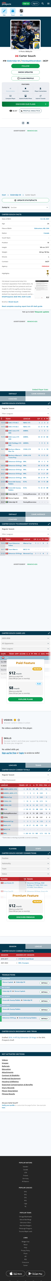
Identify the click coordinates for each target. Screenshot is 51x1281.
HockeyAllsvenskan (31, 61)
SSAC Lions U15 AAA (13, 432)
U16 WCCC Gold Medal (26, 959)
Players (12, 849)
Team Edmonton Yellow (14, 544)
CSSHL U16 (27, 449)
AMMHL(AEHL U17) (10, 793)
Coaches (13, 399)
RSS (25, 1259)
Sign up (26, 3)
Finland (25, 1175)
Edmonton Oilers (25, 1223)
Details (44, 983)
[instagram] (23, 123)
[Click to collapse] (49, 403)
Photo (25, 1253)
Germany (26, 1178)
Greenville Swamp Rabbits (14, 483)
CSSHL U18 (27, 455)
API (26, 1256)
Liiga (25, 1203)
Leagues (13, 765)
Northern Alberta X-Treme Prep (15, 456)
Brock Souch (13, 302)
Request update (42, 312)
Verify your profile (8, 1105)
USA (25, 1173)
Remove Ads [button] (32, 131)
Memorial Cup (28, 553)
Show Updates (25, 72)
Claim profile (27, 78)
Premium (45, 266)
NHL (25, 1192)
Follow (25, 66)
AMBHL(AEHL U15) (10, 789)
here (3, 1107)
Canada (46, 233)
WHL (24, 462)
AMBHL (25, 431)
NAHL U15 (26, 423)
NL (25, 1206)
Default (13, 394)
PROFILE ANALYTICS (31, 111)
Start (4, 195)
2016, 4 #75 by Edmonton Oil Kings (22, 1037)
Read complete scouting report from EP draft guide (22, 306)
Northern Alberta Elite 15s (14, 450)
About (25, 1245)
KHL (25, 1195)
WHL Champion (23, 963)
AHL (25, 1200)
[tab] (13, 393)
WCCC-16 (26, 549)
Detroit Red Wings (25, 1220)
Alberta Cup (27, 543)
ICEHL (25, 498)
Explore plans (25, 699)
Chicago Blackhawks (25, 1217)
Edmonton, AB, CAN (41, 228)
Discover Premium (25, 917)
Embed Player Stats (40, 389)
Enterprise (25, 1262)
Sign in (35, 3)
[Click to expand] (49, 853)
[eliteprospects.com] (6, 3)
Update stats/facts (27, 200)
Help (25, 1248)
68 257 (15, 111)
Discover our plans (25, 104)
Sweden (25, 1167)
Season (12, 946)
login (21, 753)
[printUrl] (28, 123)
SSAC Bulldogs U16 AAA (15, 444)
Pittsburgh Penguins (25, 1228)
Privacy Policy (25, 1250)
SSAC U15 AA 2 (13, 423)
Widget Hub (25, 1242)
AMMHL (26, 443)
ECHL (25, 482)
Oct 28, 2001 (44, 219)
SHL (25, 1198)
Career (25, 1265)
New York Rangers (25, 1225)
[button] (25, 66)
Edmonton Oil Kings (15, 462)
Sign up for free (9, 753)
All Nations (25, 1181)
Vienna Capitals (13, 498)
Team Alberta (13, 549)
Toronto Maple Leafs (25, 1231)
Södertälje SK (13, 61)
